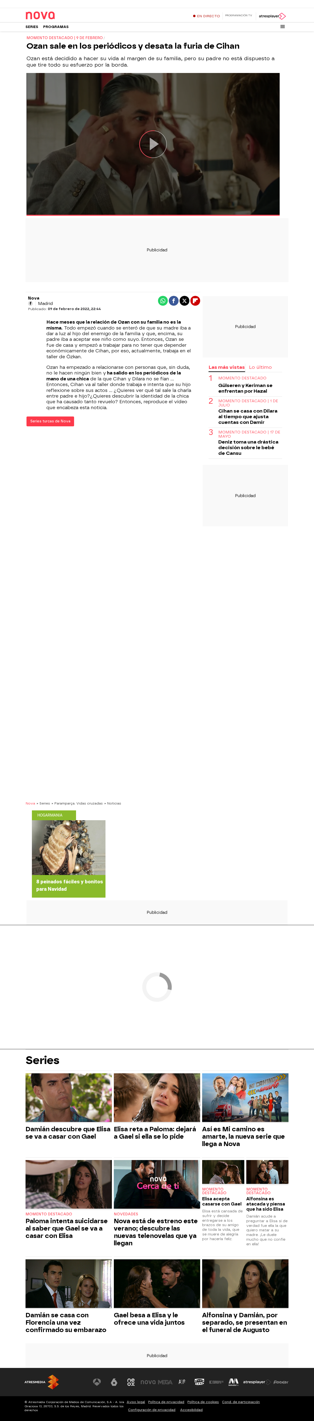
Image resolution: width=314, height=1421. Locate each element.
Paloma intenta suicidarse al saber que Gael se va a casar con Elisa (67, 1228)
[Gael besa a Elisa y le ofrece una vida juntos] (157, 1284)
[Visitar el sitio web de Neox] (131, 1382)
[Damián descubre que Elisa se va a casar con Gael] (69, 1098)
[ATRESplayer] (272, 16)
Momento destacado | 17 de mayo (249, 434)
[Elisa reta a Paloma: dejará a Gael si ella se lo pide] (157, 1098)
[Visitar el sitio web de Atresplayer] (257, 1382)
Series (32, 27)
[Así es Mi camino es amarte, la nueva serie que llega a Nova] (245, 1098)
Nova (30, 803)
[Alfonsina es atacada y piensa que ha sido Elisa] (267, 1172)
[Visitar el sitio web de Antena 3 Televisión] (97, 1382)
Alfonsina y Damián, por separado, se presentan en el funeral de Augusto (244, 1322)
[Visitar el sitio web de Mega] (165, 1382)
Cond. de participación (241, 1402)
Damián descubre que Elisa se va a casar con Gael (68, 1132)
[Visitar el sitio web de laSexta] (114, 1382)
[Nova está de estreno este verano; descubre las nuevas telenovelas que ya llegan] (157, 1185)
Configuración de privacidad (151, 1410)
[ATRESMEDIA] (42, 1382)
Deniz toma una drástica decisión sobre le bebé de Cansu (248, 447)
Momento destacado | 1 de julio (248, 403)
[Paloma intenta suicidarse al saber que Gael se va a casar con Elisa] (69, 1185)
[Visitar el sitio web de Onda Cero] (199, 1382)
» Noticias (112, 803)
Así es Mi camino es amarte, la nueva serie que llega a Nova (243, 1136)
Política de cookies (203, 1402)
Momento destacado (242, 378)
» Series (43, 803)
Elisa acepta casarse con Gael (222, 1201)
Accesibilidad (191, 1410)
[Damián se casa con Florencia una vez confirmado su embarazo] (69, 1284)
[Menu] (282, 26)
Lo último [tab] (260, 367)
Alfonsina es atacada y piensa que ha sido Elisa (265, 1204)
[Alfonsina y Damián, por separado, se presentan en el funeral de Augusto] (245, 1284)
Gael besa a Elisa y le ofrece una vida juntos (149, 1318)
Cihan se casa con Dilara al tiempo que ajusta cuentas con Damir (247, 416)
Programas (56, 27)
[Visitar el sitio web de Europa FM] (216, 1382)
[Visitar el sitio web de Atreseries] (182, 1382)
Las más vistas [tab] (227, 367)
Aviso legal (136, 1402)
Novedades (126, 1214)
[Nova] (56, 16)
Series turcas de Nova (50, 421)
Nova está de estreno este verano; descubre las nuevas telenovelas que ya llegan (156, 1232)
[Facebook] (30, 303)
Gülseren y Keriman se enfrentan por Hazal (245, 388)
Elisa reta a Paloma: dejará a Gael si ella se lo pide (155, 1132)
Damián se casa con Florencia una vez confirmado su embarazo (66, 1322)
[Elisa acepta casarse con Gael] (223, 1172)
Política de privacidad (166, 1402)
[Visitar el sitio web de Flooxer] (281, 1382)
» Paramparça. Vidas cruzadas (77, 803)
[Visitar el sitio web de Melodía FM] (233, 1382)
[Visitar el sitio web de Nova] (148, 1382)
